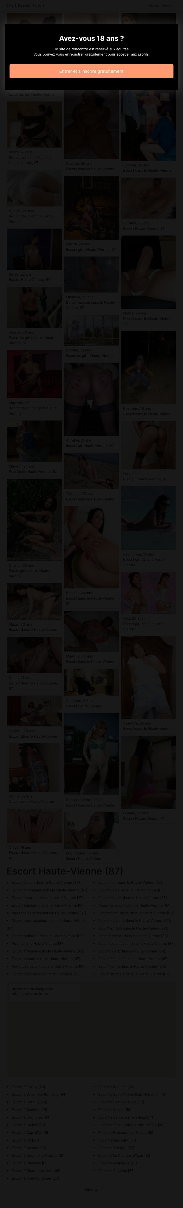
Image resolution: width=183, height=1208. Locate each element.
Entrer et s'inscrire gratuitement (91, 71)
